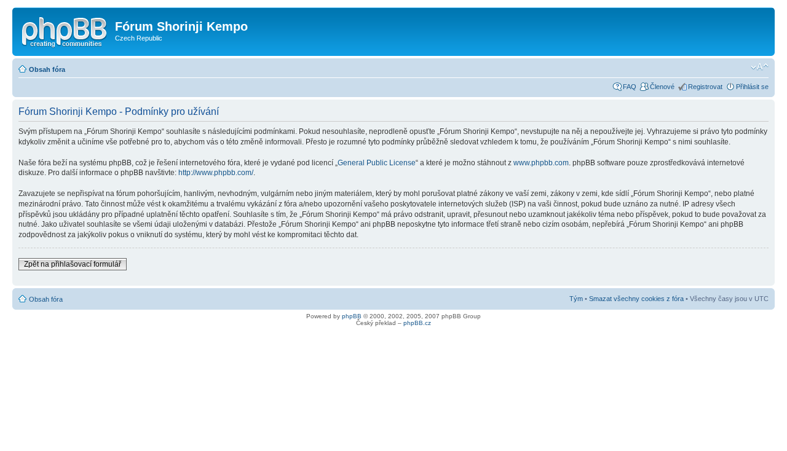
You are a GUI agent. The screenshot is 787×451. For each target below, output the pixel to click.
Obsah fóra (47, 69)
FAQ (629, 86)
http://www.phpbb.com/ (215, 172)
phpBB (352, 316)
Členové (662, 86)
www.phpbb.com (541, 163)
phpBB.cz (417, 323)
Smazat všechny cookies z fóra (636, 298)
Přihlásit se (752, 86)
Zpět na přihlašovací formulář (72, 264)
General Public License (377, 163)
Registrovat (705, 86)
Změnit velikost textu (760, 67)
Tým (576, 298)
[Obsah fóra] (65, 30)
